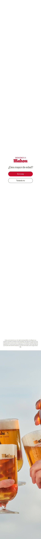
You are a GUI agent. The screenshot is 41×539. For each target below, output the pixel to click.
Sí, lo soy (20, 174)
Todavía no (20, 180)
